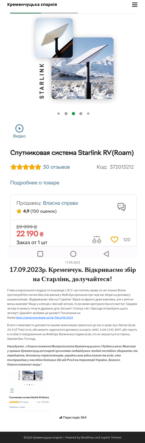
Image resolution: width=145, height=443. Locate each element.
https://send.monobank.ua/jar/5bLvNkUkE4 (44, 317)
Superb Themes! (111, 437)
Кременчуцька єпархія (32, 4)
